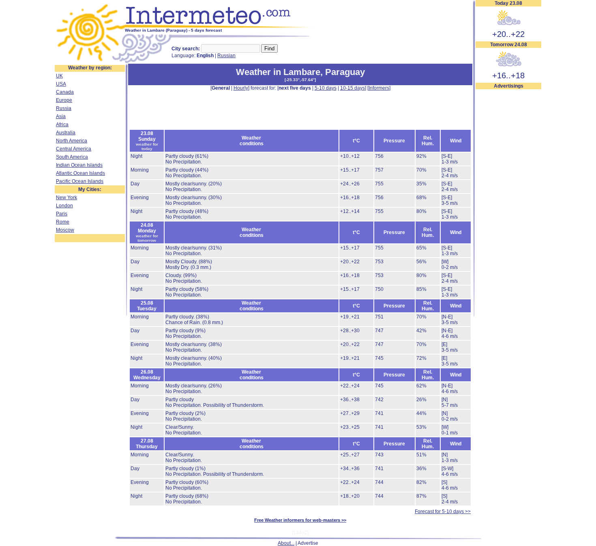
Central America (73, 149)
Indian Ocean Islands (79, 165)
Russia (63, 108)
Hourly (241, 88)
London (64, 206)
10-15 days (352, 88)
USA (61, 84)
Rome (62, 222)
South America (72, 157)
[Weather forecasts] (220, 26)
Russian (226, 55)
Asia (61, 116)
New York (66, 197)
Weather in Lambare (278, 72)
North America (71, 141)
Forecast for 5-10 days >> (443, 511)
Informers (379, 88)
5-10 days (326, 88)
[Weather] (90, 62)
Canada (65, 92)
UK (59, 76)
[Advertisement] (508, 211)
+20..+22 (508, 34)
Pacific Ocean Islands (79, 181)
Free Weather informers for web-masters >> (300, 520)
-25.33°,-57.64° (300, 79)
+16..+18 (508, 75)
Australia (65, 132)
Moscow (65, 230)
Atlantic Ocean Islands (80, 173)
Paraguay (345, 72)
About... (286, 543)
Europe (64, 100)
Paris (61, 214)
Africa (62, 124)
